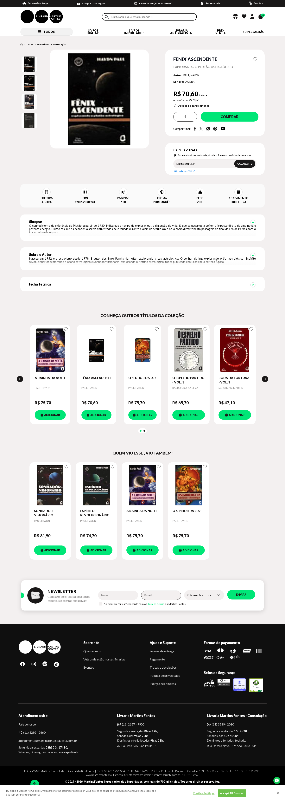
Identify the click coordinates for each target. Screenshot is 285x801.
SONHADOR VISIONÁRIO (43, 513)
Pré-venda (220, 31)
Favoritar (255, 59)
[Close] (278, 793)
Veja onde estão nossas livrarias (104, 659)
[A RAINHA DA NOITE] (50, 350)
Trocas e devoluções (163, 667)
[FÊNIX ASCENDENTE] (96, 350)
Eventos (88, 667)
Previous (20, 379)
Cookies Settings (203, 793)
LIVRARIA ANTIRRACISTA (181, 31)
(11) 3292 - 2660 (34, 732)
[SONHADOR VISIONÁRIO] (50, 485)
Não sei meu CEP (183, 171)
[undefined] (85, 99)
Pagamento (157, 659)
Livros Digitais (93, 31)
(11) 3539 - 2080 (223, 724)
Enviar (241, 594)
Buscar (106, 17)
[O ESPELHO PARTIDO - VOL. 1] (188, 350)
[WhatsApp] (276, 780)
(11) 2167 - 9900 (133, 724)
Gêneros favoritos (199, 595)
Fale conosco (27, 724)
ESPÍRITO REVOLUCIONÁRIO (95, 513)
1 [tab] (141, 431)
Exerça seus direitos (163, 683)
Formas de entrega (162, 651)
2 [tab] (144, 431)
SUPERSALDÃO (254, 32)
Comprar (229, 117)
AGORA (189, 81)
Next (265, 379)
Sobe (33, 781)
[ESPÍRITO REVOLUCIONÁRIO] (96, 485)
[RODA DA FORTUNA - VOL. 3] (235, 350)
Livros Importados (134, 31)
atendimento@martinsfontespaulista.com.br (44, 740)
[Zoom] (29, 64)
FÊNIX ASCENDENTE (96, 378)
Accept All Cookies (232, 793)
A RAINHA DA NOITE (50, 378)
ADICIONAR (52, 415)
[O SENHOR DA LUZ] (142, 350)
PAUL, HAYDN (191, 75)
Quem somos (92, 651)
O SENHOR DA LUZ (142, 378)
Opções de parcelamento (193, 105)
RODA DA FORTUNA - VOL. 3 (234, 380)
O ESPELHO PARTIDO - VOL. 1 (188, 380)
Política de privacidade (165, 675)
